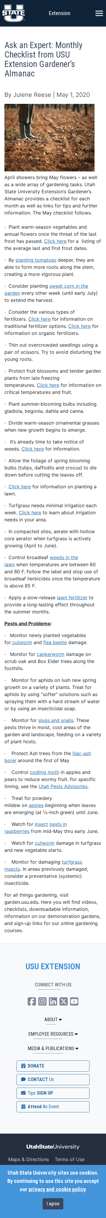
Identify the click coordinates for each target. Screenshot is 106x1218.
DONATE (35, 1066)
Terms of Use (70, 1159)
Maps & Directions (28, 1159)
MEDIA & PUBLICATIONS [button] (51, 1048)
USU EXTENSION (53, 966)
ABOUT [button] (51, 1019)
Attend (42, 1106)
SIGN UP (39, 1093)
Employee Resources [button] (51, 1034)
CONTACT (40, 1079)
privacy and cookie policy (57, 1189)
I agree (53, 1203)
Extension (59, 13)
